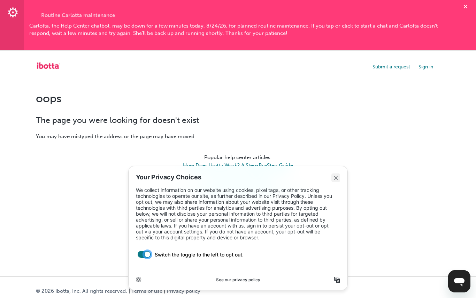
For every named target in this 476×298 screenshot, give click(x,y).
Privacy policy (183, 291)
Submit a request (391, 67)
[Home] (48, 70)
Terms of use (146, 291)
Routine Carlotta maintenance (78, 15)
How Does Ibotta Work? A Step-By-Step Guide (238, 165)
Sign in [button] (426, 67)
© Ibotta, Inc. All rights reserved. (81, 291)
